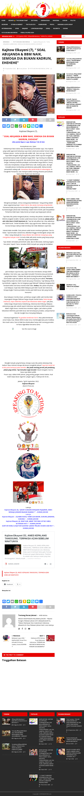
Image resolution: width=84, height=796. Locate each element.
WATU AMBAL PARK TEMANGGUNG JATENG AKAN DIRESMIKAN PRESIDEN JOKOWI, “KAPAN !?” (74, 202)
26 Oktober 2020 (72, 308)
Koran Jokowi (23, 68)
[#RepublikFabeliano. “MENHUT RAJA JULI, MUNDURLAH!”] (61, 89)
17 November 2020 (73, 208)
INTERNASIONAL (7, 28)
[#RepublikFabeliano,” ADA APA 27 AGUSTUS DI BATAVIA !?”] (61, 49)
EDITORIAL (34, 20)
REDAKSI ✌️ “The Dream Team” (18, 20)
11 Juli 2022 (71, 289)
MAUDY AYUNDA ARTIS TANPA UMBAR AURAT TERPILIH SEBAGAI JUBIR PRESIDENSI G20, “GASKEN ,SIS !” (73, 753)
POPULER (61, 117)
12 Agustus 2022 (72, 279)
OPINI (17, 28)
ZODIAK (65, 28)
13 (78, 174)
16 (78, 148)
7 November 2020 (72, 191)
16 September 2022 (73, 260)
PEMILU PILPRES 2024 (27, 32)
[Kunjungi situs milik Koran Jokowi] (19, 629)
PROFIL (52, 24)
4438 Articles (43, 615)
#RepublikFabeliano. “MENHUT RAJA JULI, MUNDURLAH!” (73, 89)
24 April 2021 (71, 148)
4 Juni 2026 (71, 743)
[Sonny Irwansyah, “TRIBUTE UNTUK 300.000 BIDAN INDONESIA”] (61, 740)
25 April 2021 (71, 240)
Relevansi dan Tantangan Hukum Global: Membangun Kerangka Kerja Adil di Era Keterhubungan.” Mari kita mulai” (73, 318)
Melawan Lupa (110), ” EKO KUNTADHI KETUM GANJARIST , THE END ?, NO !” (74, 255)
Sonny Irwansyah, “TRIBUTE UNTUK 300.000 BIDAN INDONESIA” (73, 739)
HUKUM (64, 20)
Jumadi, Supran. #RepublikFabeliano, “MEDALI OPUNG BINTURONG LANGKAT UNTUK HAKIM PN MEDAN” (73, 103)
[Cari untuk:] (71, 36)
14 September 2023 (73, 730)
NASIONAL (56, 20)
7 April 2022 (71, 759)
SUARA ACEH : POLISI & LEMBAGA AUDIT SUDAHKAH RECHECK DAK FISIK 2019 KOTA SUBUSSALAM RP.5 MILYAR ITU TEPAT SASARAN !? (73, 300)
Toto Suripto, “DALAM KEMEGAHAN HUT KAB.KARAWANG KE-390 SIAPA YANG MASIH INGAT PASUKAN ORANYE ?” (74, 723)
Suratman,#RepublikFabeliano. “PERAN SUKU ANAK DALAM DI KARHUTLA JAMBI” (73, 76)
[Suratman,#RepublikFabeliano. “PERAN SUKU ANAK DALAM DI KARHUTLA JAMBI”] (61, 76)
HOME (3, 20)
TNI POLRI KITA (30, 24)
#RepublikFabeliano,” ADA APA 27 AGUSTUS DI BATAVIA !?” (73, 48)
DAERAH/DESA (45, 20)
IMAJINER (25, 28)
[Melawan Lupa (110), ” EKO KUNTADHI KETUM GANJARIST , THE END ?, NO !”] (61, 255)
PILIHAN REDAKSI (64, 248)
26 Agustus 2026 (72, 53)
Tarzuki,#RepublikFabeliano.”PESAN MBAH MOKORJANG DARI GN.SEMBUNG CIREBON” (74, 62)
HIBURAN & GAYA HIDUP (65, 24)
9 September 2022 (10, 68)
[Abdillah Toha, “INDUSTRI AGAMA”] (61, 287)
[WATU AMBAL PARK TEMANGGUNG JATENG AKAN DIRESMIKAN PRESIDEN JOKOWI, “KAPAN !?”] (61, 201)
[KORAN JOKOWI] (42, 17)
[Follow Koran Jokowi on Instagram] (24, 629)
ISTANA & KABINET (17, 24)
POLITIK (72, 20)
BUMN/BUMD (43, 24)
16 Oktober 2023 (72, 324)
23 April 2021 (71, 174)
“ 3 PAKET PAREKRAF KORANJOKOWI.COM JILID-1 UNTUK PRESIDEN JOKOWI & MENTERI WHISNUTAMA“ (73, 184)
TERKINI (61, 42)
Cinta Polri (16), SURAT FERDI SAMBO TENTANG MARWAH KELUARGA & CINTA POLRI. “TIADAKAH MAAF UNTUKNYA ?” (73, 272)
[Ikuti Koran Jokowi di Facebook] (21, 629)
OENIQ (48, 28)
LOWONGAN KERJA (37, 28)
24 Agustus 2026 (72, 93)
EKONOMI (5, 24)
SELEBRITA (56, 28)
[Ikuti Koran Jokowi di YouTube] (28, 629)
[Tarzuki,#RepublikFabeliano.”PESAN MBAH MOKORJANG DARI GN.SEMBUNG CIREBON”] (61, 61)
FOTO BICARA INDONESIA (9, 32)
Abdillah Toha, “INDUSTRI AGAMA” (72, 285)
